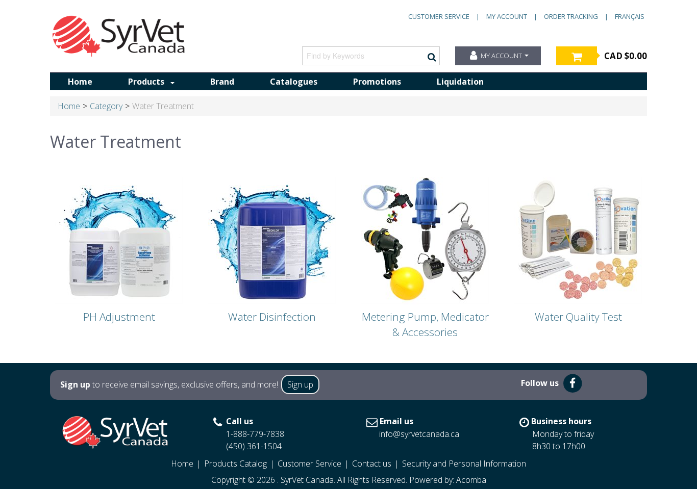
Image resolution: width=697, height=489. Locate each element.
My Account (506, 16)
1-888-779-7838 (255, 434)
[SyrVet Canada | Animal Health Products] (119, 36)
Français (629, 16)
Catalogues (293, 81)
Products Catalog (235, 463)
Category (106, 106)
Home (80, 81)
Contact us (371, 463)
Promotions (377, 81)
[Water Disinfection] (272, 240)
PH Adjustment (119, 317)
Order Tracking (571, 16)
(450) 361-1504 (254, 446)
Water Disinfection (272, 317)
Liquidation (460, 81)
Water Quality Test (578, 317)
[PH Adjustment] (119, 240)
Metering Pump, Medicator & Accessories (425, 324)
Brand (222, 81)
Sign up (300, 384)
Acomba (471, 479)
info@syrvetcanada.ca (419, 434)
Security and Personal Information (464, 463)
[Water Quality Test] (578, 240)
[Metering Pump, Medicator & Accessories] (425, 240)
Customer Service (438, 16)
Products (146, 81)
